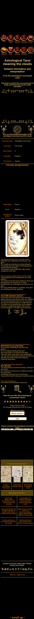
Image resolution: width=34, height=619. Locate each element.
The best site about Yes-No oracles (9, 521)
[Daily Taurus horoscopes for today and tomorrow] (5, 570)
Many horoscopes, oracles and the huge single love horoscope (25, 512)
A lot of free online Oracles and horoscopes (25, 521)
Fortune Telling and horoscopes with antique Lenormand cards (25, 501)
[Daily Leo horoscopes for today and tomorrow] (13, 570)
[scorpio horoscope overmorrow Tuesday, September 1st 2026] (24, 38)
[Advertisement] (17, 17)
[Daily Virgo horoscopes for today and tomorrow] (15, 570)
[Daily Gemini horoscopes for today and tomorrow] (8, 570)
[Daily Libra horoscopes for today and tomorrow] (18, 570)
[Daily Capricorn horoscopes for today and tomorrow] (26, 570)
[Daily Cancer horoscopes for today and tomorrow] (10, 570)
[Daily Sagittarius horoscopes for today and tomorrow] (23, 570)
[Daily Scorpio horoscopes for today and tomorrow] (21, 570)
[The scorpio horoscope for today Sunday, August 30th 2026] (10, 38)
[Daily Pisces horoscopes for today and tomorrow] (31, 570)
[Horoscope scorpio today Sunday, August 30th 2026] (4, 40)
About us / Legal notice (17, 575)
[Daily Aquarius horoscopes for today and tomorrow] (28, 570)
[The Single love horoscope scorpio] (4, 52)
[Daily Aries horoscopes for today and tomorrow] (2, 570)
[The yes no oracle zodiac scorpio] (10, 52)
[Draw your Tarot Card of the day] (30, 40)
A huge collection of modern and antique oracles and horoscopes (9, 511)
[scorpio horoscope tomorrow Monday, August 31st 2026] (17, 38)
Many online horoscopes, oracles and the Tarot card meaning (8, 501)
